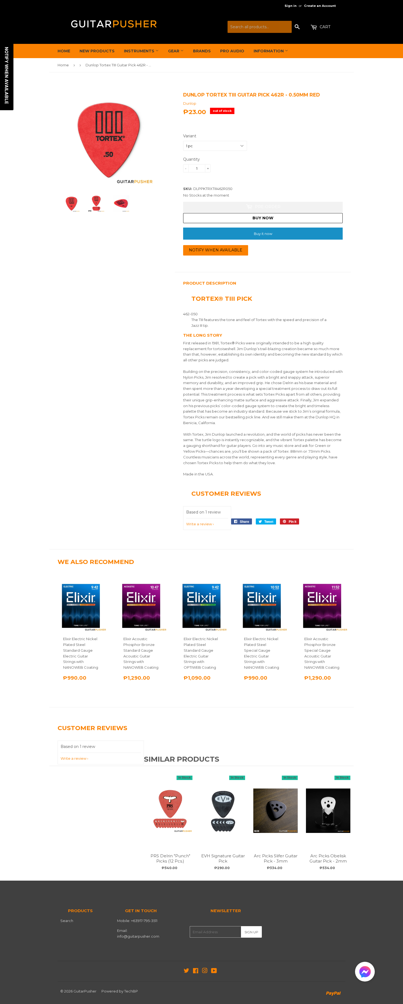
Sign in (291, 6)
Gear (174, 51)
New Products (97, 51)
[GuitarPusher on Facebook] (195, 971)
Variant (189, 136)
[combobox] (260, 27)
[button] (365, 973)
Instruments (139, 51)
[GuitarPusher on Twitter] (186, 971)
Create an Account (320, 6)
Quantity (191, 159)
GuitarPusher (85, 991)
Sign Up (251, 932)
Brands (202, 51)
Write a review (199, 524)
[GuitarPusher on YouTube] (214, 971)
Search (66, 920)
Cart (324, 26)
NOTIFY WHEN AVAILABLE (215, 250)
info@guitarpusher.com (138, 936)
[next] (348, 823)
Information (269, 51)
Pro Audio (232, 51)
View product (170, 816)
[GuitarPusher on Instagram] (205, 971)
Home (64, 51)
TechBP (131, 991)
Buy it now (263, 233)
